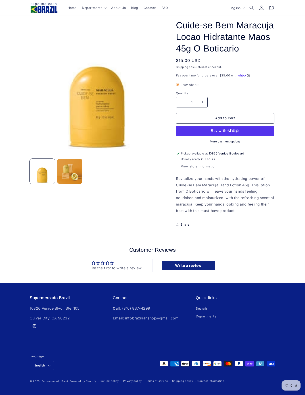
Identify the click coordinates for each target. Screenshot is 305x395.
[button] (94, 7)
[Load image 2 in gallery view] (69, 171)
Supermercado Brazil (55, 381)
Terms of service (157, 381)
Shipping (182, 67)
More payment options (225, 141)
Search (201, 308)
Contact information (210, 381)
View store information (198, 166)
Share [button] (185, 224)
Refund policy (109, 381)
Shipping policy (182, 381)
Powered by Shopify (83, 381)
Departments (206, 316)
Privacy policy (132, 381)
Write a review (188, 265)
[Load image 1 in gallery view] (42, 171)
